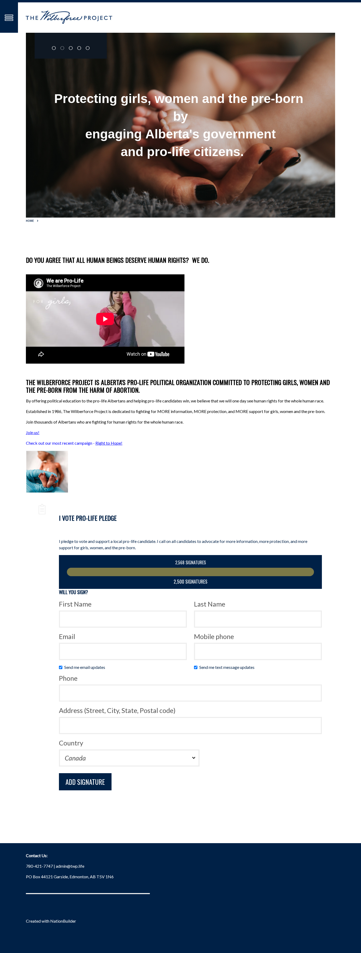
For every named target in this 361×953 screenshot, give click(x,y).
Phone (68, 678)
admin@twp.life (70, 866)
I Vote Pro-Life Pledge (88, 518)
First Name (75, 604)
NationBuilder (63, 920)
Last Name (209, 604)
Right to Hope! (108, 442)
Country (71, 743)
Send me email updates (86, 667)
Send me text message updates (228, 667)
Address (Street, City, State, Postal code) (117, 710)
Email (67, 636)
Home (30, 221)
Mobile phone (214, 636)
